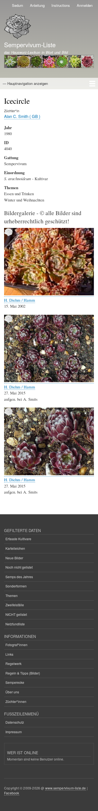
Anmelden (85, 5)
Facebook (11, 793)
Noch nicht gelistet (19, 567)
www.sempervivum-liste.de (65, 788)
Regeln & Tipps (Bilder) (22, 673)
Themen (11, 595)
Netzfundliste (15, 624)
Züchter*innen (15, 701)
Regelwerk (13, 663)
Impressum (13, 731)
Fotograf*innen (16, 644)
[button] (49, 294)
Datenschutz (14, 722)
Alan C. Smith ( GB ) (22, 116)
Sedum (17, 5)
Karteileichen (15, 548)
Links (9, 654)
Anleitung (37, 5)
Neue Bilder (14, 557)
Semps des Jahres (19, 576)
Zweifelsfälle (14, 604)
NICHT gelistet (16, 614)
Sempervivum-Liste (30, 44)
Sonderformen (16, 586)
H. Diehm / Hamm (19, 300)
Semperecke (14, 682)
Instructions (60, 5)
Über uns (12, 692)
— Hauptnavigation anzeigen (25, 83)
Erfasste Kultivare (18, 538)
